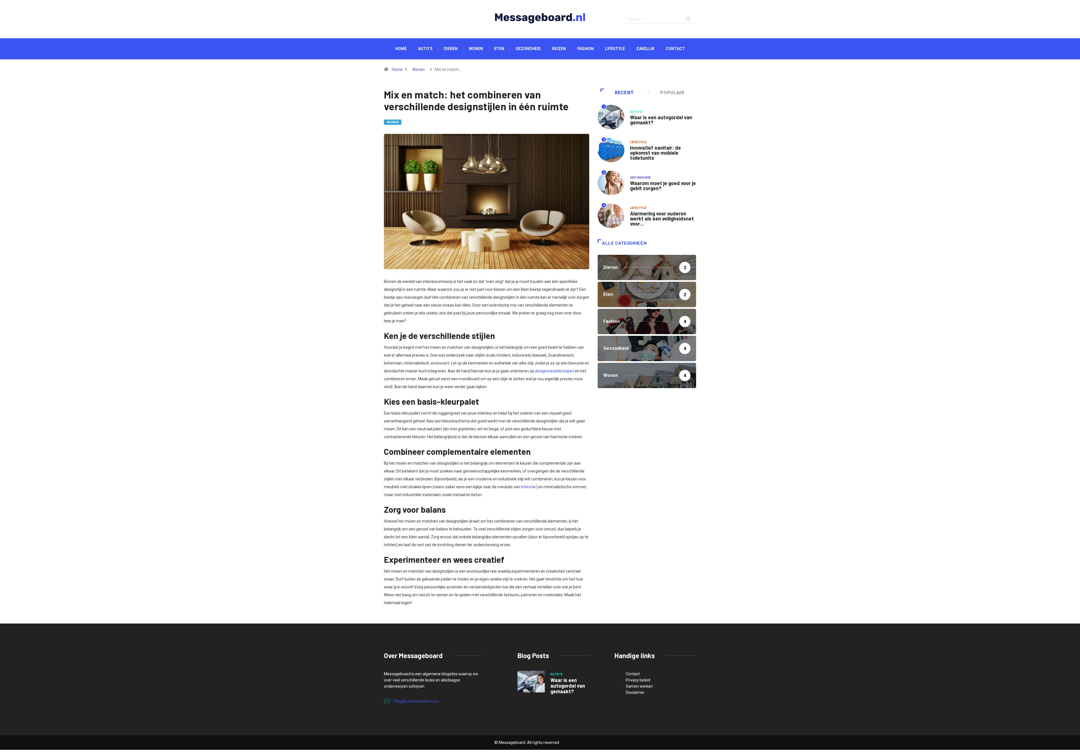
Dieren (451, 48)
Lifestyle (615, 48)
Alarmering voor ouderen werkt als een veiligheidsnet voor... (662, 218)
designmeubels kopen (554, 371)
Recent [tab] (624, 92)
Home (401, 48)
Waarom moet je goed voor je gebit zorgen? (663, 185)
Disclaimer (635, 692)
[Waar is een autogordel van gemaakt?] (531, 682)
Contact (675, 48)
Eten (499, 48)
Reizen (559, 48)
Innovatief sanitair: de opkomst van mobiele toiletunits (655, 153)
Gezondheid (528, 48)
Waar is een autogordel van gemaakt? (661, 119)
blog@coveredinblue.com (416, 701)
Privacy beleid (638, 680)
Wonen (476, 48)
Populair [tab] (672, 92)
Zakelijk (645, 48)
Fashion (585, 48)
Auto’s (425, 48)
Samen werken (639, 686)
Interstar (528, 487)
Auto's (636, 112)
